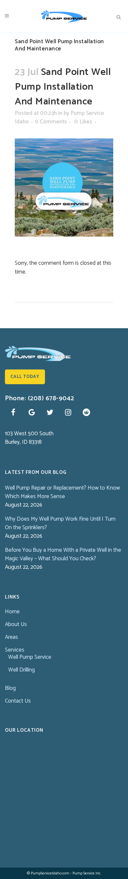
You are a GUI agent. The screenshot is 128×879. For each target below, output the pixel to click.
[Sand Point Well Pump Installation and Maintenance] (64, 187)
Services (14, 650)
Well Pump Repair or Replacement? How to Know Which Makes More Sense (62, 492)
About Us (16, 624)
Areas (11, 637)
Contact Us (18, 701)
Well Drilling (21, 669)
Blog (10, 688)
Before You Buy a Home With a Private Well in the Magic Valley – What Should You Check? (63, 554)
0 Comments (51, 121)
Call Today (25, 376)
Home (12, 611)
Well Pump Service (29, 657)
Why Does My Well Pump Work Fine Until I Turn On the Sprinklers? (60, 523)
